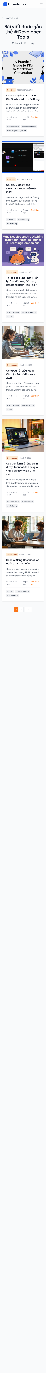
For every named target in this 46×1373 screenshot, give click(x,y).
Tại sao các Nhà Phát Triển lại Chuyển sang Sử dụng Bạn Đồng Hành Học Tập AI (22, 281)
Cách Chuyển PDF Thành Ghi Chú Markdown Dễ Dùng (23, 97)
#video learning (23, 220)
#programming (12, 595)
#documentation (13, 312)
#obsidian (11, 220)
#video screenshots (29, 312)
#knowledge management (16, 131)
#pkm (9, 409)
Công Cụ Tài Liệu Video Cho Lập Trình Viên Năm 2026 (20, 374)
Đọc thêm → (35, 118)
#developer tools (13, 127)
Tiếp (28, 609)
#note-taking (12, 224)
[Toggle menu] (41, 4)
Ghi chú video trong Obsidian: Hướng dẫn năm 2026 (21, 188)
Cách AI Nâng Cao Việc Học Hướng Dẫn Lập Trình (22, 561)
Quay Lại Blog (12, 18)
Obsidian (11, 90)
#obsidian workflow (29, 127)
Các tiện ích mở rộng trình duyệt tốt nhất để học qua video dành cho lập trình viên (22, 469)
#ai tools (10, 316)
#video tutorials (27, 502)
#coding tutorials (22, 591)
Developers (12, 272)
